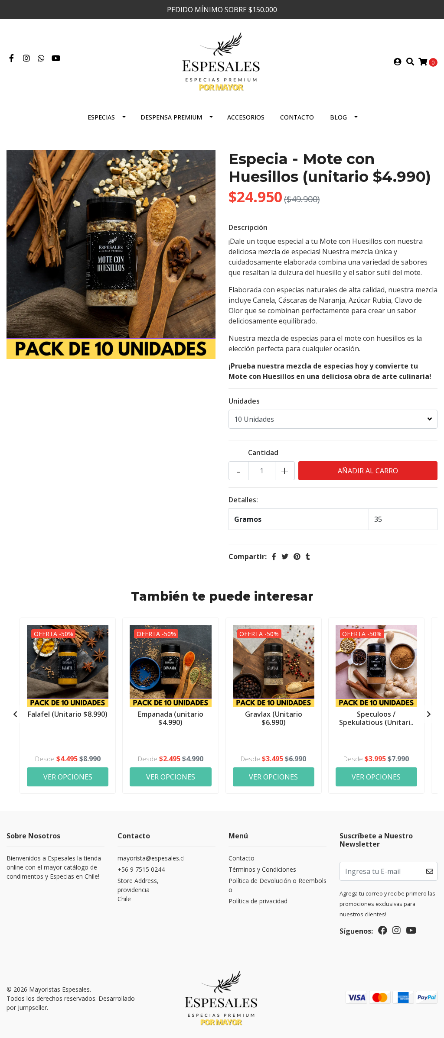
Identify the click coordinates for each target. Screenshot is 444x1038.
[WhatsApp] (41, 58)
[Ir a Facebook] (11, 58)
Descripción (248, 227)
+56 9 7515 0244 (141, 869)
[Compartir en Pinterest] (297, 556)
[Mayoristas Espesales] (222, 61)
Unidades (244, 401)
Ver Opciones (67, 777)
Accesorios (245, 117)
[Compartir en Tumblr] (308, 556)
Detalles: (243, 499)
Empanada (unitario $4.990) (170, 718)
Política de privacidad (258, 901)
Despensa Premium (171, 117)
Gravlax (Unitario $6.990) (273, 718)
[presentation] (15, 714)
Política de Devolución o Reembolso (277, 885)
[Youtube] (56, 58)
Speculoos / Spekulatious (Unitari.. (376, 718)
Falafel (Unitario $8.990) (68, 714)
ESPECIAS (101, 117)
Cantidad (263, 452)
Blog (338, 117)
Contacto (297, 117)
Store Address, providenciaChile (138, 889)
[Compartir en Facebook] (274, 556)
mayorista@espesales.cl (151, 858)
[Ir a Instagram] (27, 58)
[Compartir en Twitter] (284, 556)
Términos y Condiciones (262, 869)
